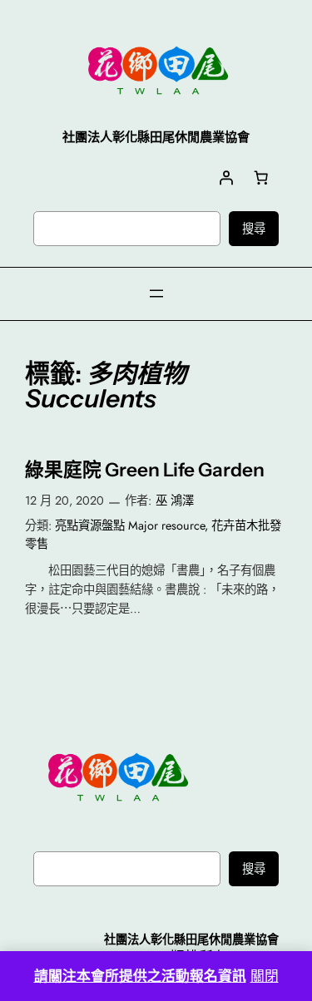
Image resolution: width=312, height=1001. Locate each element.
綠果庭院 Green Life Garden (145, 470)
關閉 (264, 976)
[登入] (226, 177)
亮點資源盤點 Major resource (130, 525)
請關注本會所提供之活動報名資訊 (140, 976)
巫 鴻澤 (175, 500)
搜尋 (253, 228)
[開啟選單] (156, 293)
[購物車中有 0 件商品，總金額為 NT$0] (261, 177)
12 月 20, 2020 (64, 500)
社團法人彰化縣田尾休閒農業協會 (191, 939)
